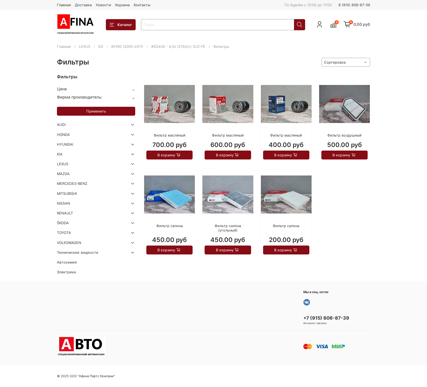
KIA (59, 154)
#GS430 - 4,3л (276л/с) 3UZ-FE (178, 46)
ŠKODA (63, 223)
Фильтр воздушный (344, 135)
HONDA (63, 134)
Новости (103, 5)
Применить (96, 111)
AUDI (61, 124)
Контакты (142, 5)
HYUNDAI (65, 144)
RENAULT (65, 213)
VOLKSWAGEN (69, 242)
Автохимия (67, 262)
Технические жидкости (77, 252)
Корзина (122, 5)
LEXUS (84, 46)
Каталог (124, 24)
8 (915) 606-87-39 (354, 5)
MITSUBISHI (67, 193)
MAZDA (63, 173)
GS (100, 46)
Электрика (66, 272)
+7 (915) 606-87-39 (326, 318)
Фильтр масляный (169, 135)
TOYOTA (64, 232)
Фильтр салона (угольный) (228, 228)
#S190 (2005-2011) (127, 46)
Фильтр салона (169, 226)
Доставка (83, 5)
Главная (64, 5)
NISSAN (63, 203)
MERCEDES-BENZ (72, 183)
